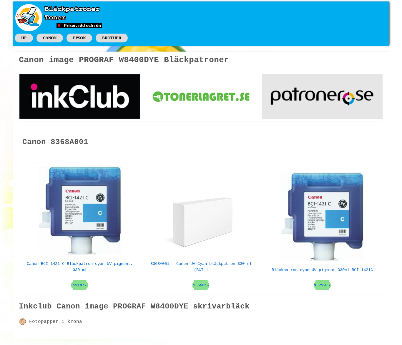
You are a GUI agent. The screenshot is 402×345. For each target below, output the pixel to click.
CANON (50, 38)
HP (23, 38)
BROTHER (111, 38)
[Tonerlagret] (201, 96)
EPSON (79, 38)
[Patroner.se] (322, 96)
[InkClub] (79, 96)
